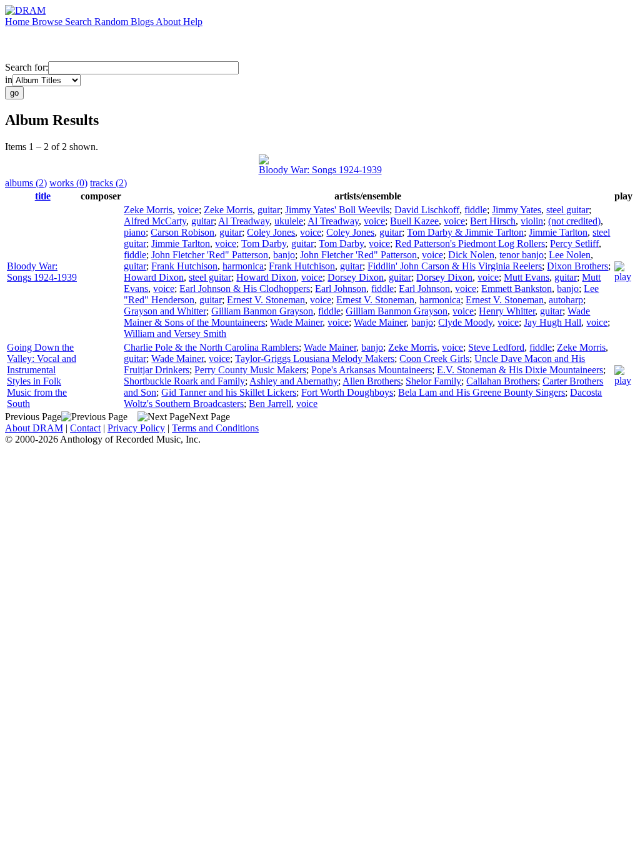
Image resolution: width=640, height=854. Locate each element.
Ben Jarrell (270, 403)
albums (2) (26, 183)
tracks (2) (108, 183)
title (43, 196)
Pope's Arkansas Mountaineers (371, 369)
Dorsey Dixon (356, 277)
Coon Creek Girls (434, 358)
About (169, 21)
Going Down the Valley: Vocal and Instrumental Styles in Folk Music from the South (41, 375)
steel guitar (567, 209)
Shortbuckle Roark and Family (184, 381)
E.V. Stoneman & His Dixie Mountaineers (520, 369)
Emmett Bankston (516, 288)
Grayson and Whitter (165, 311)
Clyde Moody (465, 322)
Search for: (26, 67)
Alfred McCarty (155, 221)
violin (532, 221)
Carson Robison (182, 232)
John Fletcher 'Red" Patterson (209, 254)
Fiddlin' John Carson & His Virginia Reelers (455, 266)
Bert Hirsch (493, 221)
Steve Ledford (496, 347)
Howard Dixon (154, 277)
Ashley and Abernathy (293, 381)
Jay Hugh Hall (552, 322)
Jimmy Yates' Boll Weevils (337, 209)
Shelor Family (433, 381)
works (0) (68, 183)
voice (188, 209)
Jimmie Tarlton (558, 232)
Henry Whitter (507, 311)
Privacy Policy (136, 428)
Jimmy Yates (516, 209)
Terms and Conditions (215, 428)
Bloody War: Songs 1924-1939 (320, 169)
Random (112, 21)
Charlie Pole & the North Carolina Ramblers (211, 347)
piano (135, 232)
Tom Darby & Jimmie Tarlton (465, 232)
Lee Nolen (570, 254)
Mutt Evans (526, 277)
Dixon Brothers (577, 266)
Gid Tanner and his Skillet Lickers (228, 392)
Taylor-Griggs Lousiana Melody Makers (314, 358)
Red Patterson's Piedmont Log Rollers (470, 243)
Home (18, 21)
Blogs (143, 21)
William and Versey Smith (175, 333)
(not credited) (574, 221)
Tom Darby (263, 243)
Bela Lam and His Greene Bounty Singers (481, 392)
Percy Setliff (574, 243)
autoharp (566, 299)
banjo (284, 254)
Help (192, 21)
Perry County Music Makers (250, 369)
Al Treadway (243, 221)
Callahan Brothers (502, 381)
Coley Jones (271, 232)
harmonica (243, 266)
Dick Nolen (471, 254)
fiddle (475, 209)
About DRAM (34, 428)
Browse (48, 21)
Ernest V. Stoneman (266, 299)
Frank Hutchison (184, 266)
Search (79, 21)
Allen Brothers (371, 381)
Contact (85, 428)
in (8, 79)
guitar (269, 209)
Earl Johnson (340, 288)
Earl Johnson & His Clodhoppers (244, 288)
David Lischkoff (426, 209)
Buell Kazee (414, 221)
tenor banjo (521, 254)
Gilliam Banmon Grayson (262, 311)
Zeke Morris (148, 209)
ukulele (288, 221)
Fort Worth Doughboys (347, 392)
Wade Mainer (296, 322)
